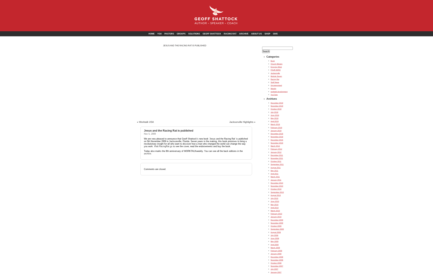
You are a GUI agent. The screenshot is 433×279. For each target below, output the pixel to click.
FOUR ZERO (276, 70)
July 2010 (274, 198)
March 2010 (275, 211)
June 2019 (275, 115)
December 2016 (277, 140)
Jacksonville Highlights (241, 122)
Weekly (273, 89)
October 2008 (276, 263)
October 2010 (276, 189)
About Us (256, 34)
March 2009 (275, 248)
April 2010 (275, 208)
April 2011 (274, 174)
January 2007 (276, 272)
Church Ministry (276, 64)
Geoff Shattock (212, 34)
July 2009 (274, 235)
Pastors (169, 34)
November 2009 (277, 223)
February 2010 (276, 214)
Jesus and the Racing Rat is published (184, 45)
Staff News (275, 82)
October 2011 (276, 161)
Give (275, 34)
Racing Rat (230, 34)
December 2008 (277, 257)
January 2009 (276, 254)
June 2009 (275, 238)
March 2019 (275, 124)
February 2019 (276, 128)
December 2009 (277, 220)
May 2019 (274, 118)
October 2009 (276, 226)
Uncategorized (276, 85)
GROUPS (181, 34)
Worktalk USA (146, 122)
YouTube (274, 95)
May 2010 (274, 205)
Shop (267, 34)
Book (273, 61)
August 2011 (276, 168)
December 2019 (277, 103)
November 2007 (277, 266)
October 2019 (276, 109)
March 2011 (275, 177)
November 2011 (277, 158)
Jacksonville (275, 73)
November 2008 (277, 260)
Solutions (194, 34)
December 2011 (277, 155)
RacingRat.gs (165, 146)
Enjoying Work (276, 67)
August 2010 (276, 195)
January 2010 (276, 217)
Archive (243, 34)
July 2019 (274, 112)
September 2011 (277, 164)
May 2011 (274, 171)
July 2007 (274, 269)
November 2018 (277, 137)
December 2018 (277, 134)
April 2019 (275, 121)
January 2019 (276, 131)
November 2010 (277, 186)
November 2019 (277, 106)
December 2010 (277, 183)
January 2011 (276, 180)
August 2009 (276, 232)
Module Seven (276, 76)
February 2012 (276, 149)
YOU (159, 34)
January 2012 (276, 152)
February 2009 (276, 251)
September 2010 (277, 192)
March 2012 (275, 146)
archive (147, 153)
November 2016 (277, 143)
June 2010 (275, 201)
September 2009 (277, 229)
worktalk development (279, 92)
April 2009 (275, 245)
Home (152, 34)
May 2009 (274, 241)
